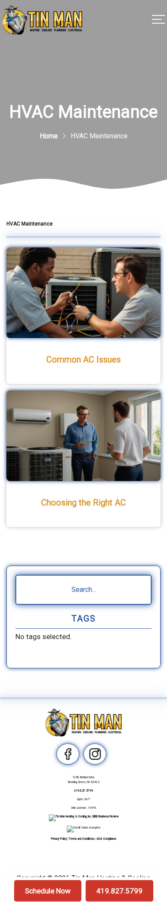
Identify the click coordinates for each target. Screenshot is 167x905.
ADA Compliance (106, 839)
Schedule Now (48, 891)
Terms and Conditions (81, 839)
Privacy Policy (59, 839)
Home (49, 136)
